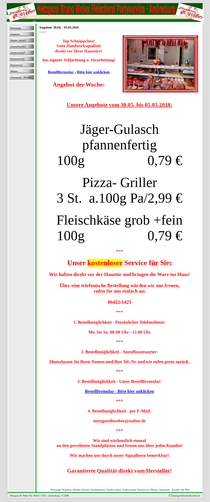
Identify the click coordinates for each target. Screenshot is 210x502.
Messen (154, 489)
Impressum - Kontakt (169, 489)
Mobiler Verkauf (81, 489)
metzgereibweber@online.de (186, 495)
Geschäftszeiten (98, 489)
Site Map (185, 489)
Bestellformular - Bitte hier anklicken (79, 72)
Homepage (56, 489)
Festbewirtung (129, 489)
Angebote (67, 489)
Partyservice (143, 489)
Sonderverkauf (114, 489)
